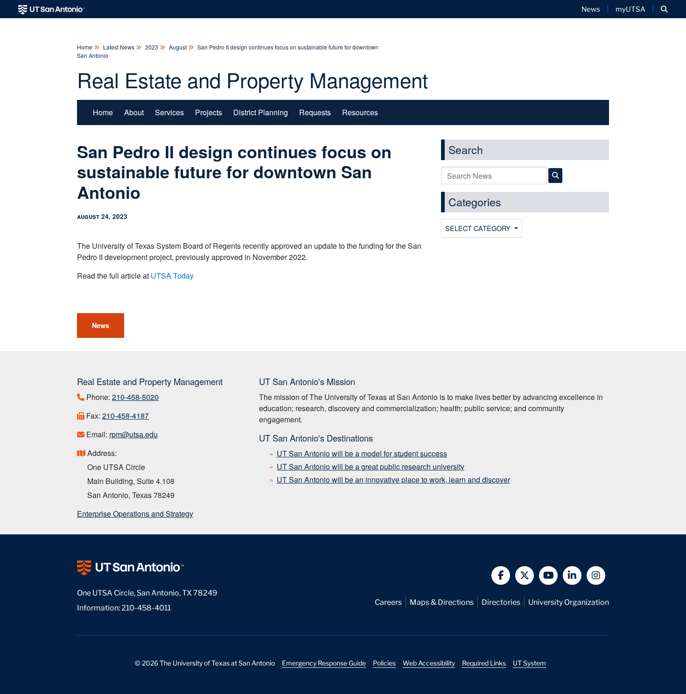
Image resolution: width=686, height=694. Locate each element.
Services (169, 112)
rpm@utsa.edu (133, 434)
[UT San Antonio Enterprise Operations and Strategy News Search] (555, 175)
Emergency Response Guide (324, 662)
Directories (501, 601)
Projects (208, 112)
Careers (388, 601)
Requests (315, 112)
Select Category (478, 228)
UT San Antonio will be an (393, 479)
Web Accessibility (429, 662)
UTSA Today (172, 275)
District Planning (260, 112)
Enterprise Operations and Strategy (135, 513)
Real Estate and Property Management (252, 79)
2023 (152, 47)
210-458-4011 (146, 607)
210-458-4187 (125, 415)
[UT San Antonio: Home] (51, 9)
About (134, 112)
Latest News (119, 47)
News (590, 9)
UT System (529, 662)
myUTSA (630, 9)
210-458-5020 (135, 397)
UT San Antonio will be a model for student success (362, 453)
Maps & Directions (442, 601)
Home (85, 47)
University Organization (568, 601)
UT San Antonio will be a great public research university (370, 466)
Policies (384, 662)
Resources (360, 112)
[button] (664, 9)
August (178, 47)
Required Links (484, 662)
